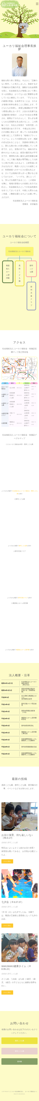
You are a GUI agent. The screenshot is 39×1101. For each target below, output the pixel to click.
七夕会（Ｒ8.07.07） (12, 902)
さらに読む (7, 861)
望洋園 (19, 1061)
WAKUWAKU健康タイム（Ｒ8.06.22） (16, 967)
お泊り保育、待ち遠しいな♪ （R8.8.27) (18, 836)
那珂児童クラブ (31, 296)
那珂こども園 (31, 268)
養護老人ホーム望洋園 (7, 271)
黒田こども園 (19, 1041)
